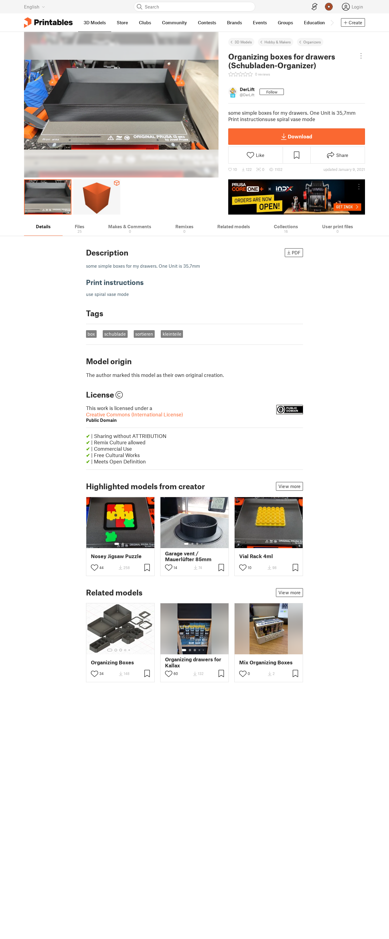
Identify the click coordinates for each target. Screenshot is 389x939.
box (91, 334)
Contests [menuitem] (207, 22)
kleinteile (172, 334)
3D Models (243, 42)
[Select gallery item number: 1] (116, 544)
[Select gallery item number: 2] (123, 544)
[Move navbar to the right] (332, 22)
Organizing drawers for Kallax (193, 662)
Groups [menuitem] (285, 22)
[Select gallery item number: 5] (130, 650)
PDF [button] (296, 252)
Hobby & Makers (277, 42)
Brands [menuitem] (234, 22)
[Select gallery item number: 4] (202, 544)
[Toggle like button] (94, 567)
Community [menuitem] (174, 22)
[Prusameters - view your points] (329, 7)
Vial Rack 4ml (256, 556)
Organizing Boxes (112, 662)
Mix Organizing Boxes (266, 662)
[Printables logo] (48, 22)
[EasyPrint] (314, 7)
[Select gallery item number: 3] (197, 544)
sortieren (144, 334)
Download (300, 136)
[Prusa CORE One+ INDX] (296, 197)
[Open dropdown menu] (361, 55)
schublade (115, 334)
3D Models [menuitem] (95, 22)
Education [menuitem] (314, 22)
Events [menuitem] (260, 22)
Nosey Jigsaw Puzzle (116, 556)
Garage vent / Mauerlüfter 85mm (188, 556)
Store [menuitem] (122, 22)
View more (289, 486)
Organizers (312, 42)
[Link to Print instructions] (148, 282)
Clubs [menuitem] (145, 22)
